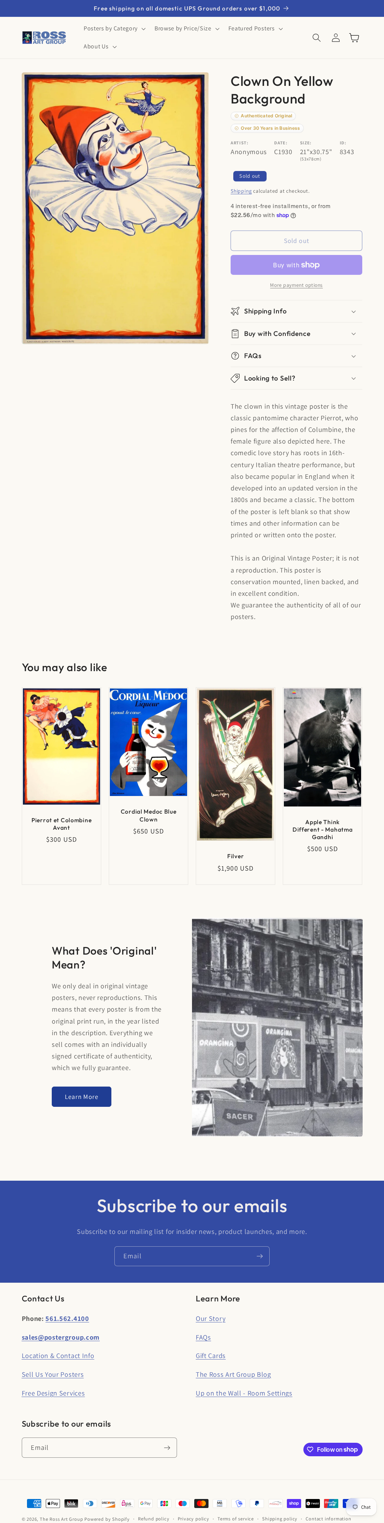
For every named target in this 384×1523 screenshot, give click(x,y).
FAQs (203, 1337)
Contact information (328, 1519)
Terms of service (236, 1519)
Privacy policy (193, 1519)
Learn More (82, 1096)
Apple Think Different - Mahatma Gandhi (322, 829)
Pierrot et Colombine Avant (61, 823)
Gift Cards (211, 1355)
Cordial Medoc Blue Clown (148, 815)
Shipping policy (279, 1519)
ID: (343, 142)
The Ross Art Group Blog (233, 1374)
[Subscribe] (259, 1256)
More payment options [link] (296, 285)
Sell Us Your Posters (53, 1374)
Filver (235, 856)
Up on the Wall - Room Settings (244, 1392)
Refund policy (153, 1519)
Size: (306, 142)
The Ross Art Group (61, 1519)
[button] (113, 29)
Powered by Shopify (107, 1519)
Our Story (210, 1318)
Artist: (240, 142)
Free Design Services (53, 1392)
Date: (280, 142)
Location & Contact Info (58, 1355)
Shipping (241, 190)
